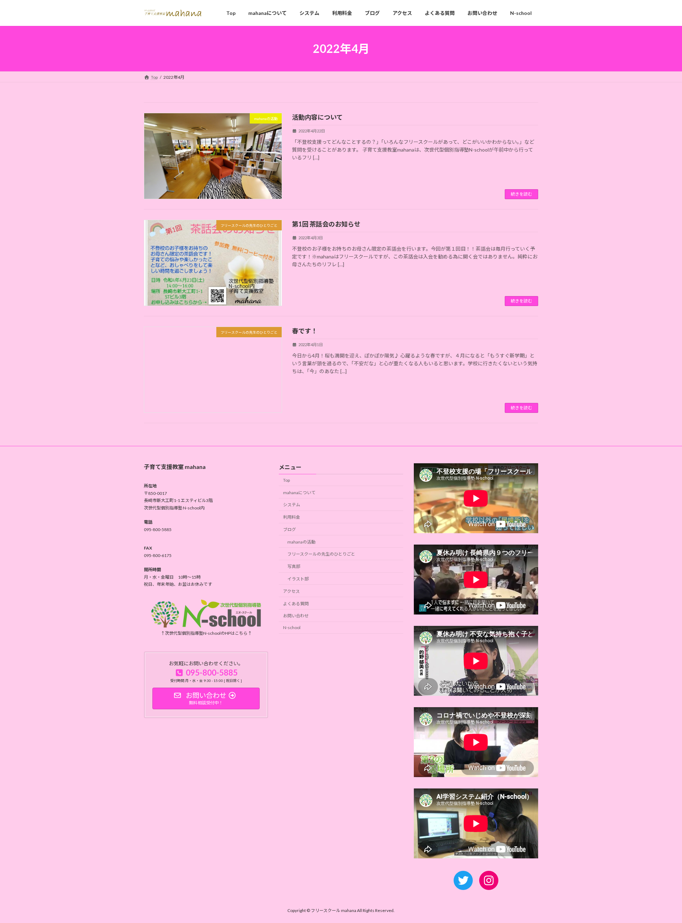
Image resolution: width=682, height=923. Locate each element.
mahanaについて (299, 492)
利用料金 (291, 517)
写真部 (293, 566)
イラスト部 (298, 578)
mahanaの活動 (301, 542)
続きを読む (521, 194)
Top (286, 480)
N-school (292, 627)
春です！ (305, 331)
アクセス (291, 591)
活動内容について (317, 117)
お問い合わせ (296, 616)
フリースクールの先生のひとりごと (321, 554)
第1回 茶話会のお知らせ (326, 224)
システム (291, 505)
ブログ (289, 529)
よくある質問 (296, 603)
